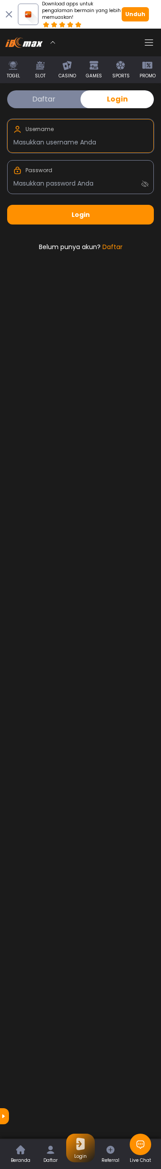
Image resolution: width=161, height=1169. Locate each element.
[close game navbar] (52, 42)
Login (117, 99)
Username (39, 129)
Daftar (43, 99)
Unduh (135, 14)
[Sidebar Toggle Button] (149, 42)
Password (38, 170)
